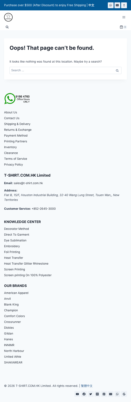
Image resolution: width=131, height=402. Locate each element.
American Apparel (16, 293)
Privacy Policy (13, 164)
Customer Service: (17, 208)
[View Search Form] (7, 27)
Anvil (7, 298)
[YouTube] (77, 394)
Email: (8, 183)
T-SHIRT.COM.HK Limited (27, 175)
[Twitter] (91, 394)
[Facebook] (84, 394)
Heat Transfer (13, 257)
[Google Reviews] (124, 394)
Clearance (11, 153)
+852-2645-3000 (44, 208)
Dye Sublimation (15, 240)
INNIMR (9, 345)
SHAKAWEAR (13, 362)
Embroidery (12, 246)
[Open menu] (124, 17)
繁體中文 (87, 386)
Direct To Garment (16, 234)
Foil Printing (12, 252)
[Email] (117, 5)
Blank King (11, 304)
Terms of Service (15, 158)
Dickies (9, 327)
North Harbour (14, 351)
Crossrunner (12, 322)
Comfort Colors (14, 316)
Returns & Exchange (18, 129)
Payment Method (16, 135)
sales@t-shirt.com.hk (28, 183)
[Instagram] (97, 394)
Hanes (8, 339)
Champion (11, 310)
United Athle (12, 356)
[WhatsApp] (111, 5)
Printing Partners (15, 141)
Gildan (8, 333)
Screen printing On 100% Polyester (28, 275)
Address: (10, 190)
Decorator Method (16, 228)
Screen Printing (14, 269)
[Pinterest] (104, 394)
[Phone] (124, 5)
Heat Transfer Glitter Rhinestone (26, 263)
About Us (10, 112)
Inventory (10, 147)
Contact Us (11, 118)
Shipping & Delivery (17, 124)
